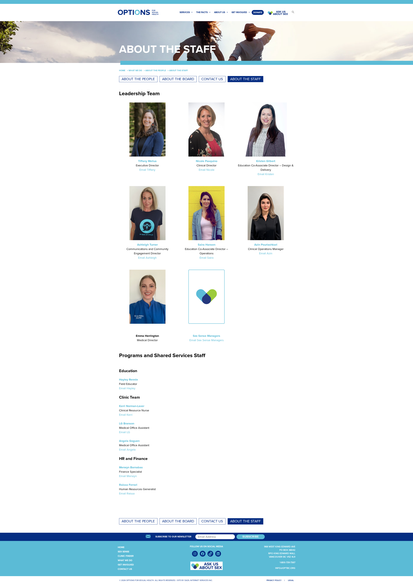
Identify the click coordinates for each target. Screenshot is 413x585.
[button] (291, 13)
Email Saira (206, 257)
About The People (155, 70)
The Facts (202, 12)
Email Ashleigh (147, 257)
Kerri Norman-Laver (131, 406)
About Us (219, 12)
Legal (291, 580)
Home (122, 70)
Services (185, 12)
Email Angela (127, 449)
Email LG (124, 432)
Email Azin (265, 253)
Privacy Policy (274, 580)
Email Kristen (266, 174)
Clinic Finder (126, 556)
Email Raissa (127, 493)
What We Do (135, 70)
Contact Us (212, 79)
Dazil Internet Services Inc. (199, 580)
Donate (257, 12)
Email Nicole (206, 170)
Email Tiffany (147, 170)
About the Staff (245, 79)
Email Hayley (127, 388)
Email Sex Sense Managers (206, 340)
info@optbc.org (285, 568)
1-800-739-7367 (287, 562)
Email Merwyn (128, 476)
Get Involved (239, 12)
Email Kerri (125, 415)
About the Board (178, 79)
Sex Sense (123, 551)
